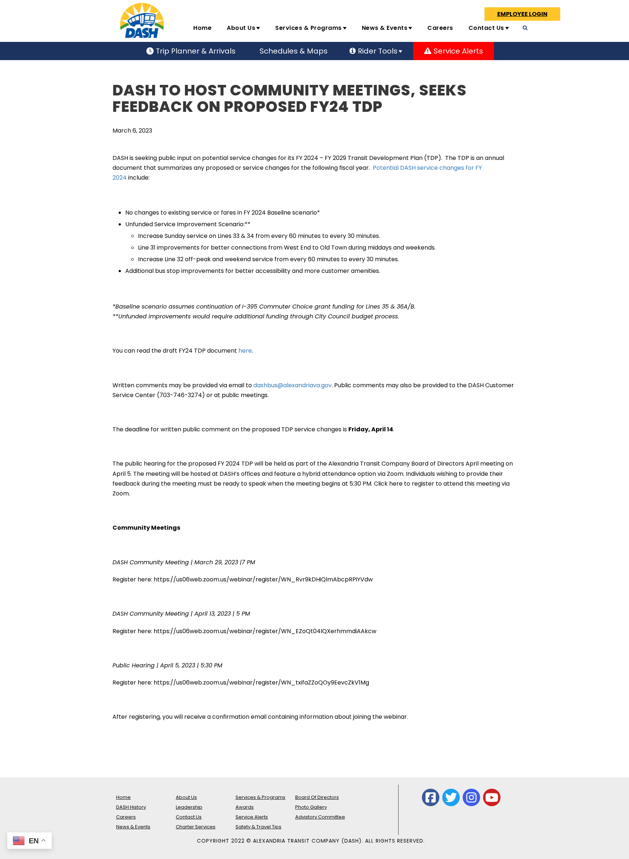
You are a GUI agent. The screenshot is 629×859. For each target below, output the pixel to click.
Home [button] (202, 28)
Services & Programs (308, 28)
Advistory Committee (320, 816)
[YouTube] (492, 797)
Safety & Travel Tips (258, 826)
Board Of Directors (317, 797)
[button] (567, 31)
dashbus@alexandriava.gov (292, 385)
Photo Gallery (311, 807)
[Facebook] (430, 797)
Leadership (189, 807)
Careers (440, 28)
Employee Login (522, 14)
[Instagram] (471, 797)
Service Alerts (252, 816)
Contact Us (486, 28)
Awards (245, 807)
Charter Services (195, 826)
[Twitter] (451, 797)
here (245, 350)
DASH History (131, 807)
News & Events (385, 28)
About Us (241, 28)
